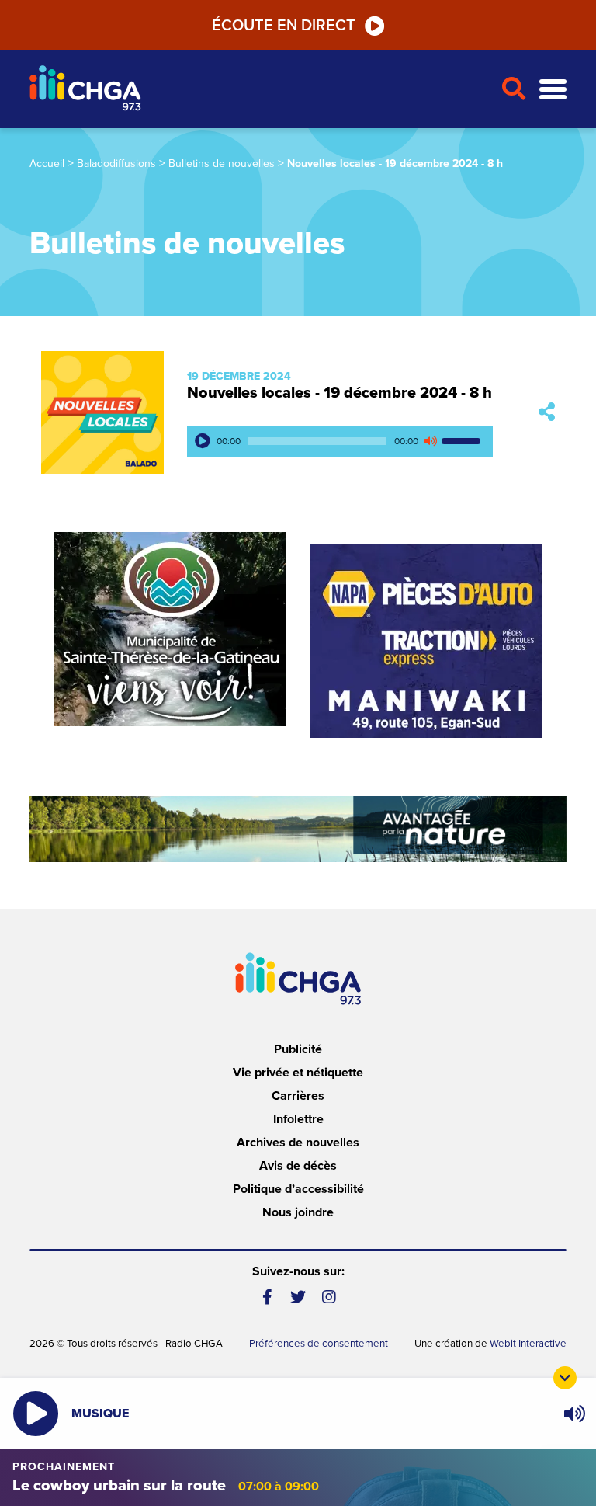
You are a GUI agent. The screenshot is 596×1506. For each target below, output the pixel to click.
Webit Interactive (528, 1343)
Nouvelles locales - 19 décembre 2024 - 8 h (339, 393)
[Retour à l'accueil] (258, 89)
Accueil (46, 163)
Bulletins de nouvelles (221, 163)
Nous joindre (298, 1212)
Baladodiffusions (116, 163)
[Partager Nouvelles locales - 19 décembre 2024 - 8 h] (547, 412)
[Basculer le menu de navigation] (553, 90)
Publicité (298, 1049)
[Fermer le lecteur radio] (564, 1377)
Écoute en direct (283, 25)
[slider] (463, 441)
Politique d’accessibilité (298, 1189)
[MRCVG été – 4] (297, 829)
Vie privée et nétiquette (298, 1072)
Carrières (298, 1096)
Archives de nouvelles (298, 1142)
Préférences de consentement (318, 1343)
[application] (339, 441)
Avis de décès (298, 1166)
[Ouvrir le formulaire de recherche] (514, 89)
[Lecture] (202, 441)
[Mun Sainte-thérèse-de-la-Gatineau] (170, 629)
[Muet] (429, 441)
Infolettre (298, 1119)
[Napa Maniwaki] (426, 641)
